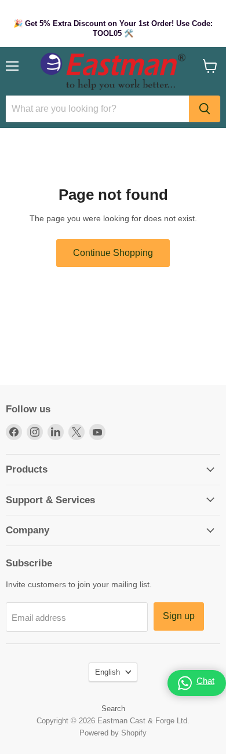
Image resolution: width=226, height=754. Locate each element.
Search (113, 708)
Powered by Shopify (113, 733)
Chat (205, 681)
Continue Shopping (113, 253)
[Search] (204, 109)
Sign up (179, 616)
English (107, 672)
